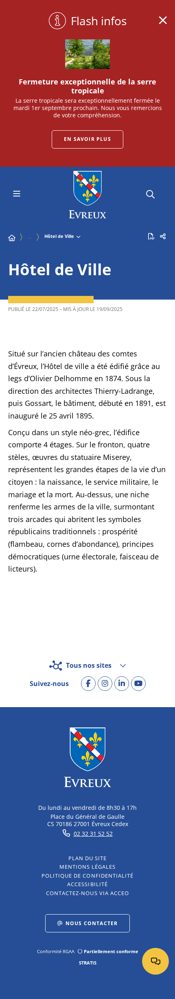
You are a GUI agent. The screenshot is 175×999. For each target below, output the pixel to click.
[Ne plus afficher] (163, 20)
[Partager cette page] (162, 236)
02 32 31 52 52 (93, 833)
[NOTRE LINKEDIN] (121, 683)
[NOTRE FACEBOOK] (88, 683)
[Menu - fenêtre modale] (16, 194)
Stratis (87, 963)
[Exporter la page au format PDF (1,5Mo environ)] (151, 236)
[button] (150, 193)
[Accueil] (11, 238)
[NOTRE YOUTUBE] (138, 683)
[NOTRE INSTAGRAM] (105, 683)
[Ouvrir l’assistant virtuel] (155, 961)
